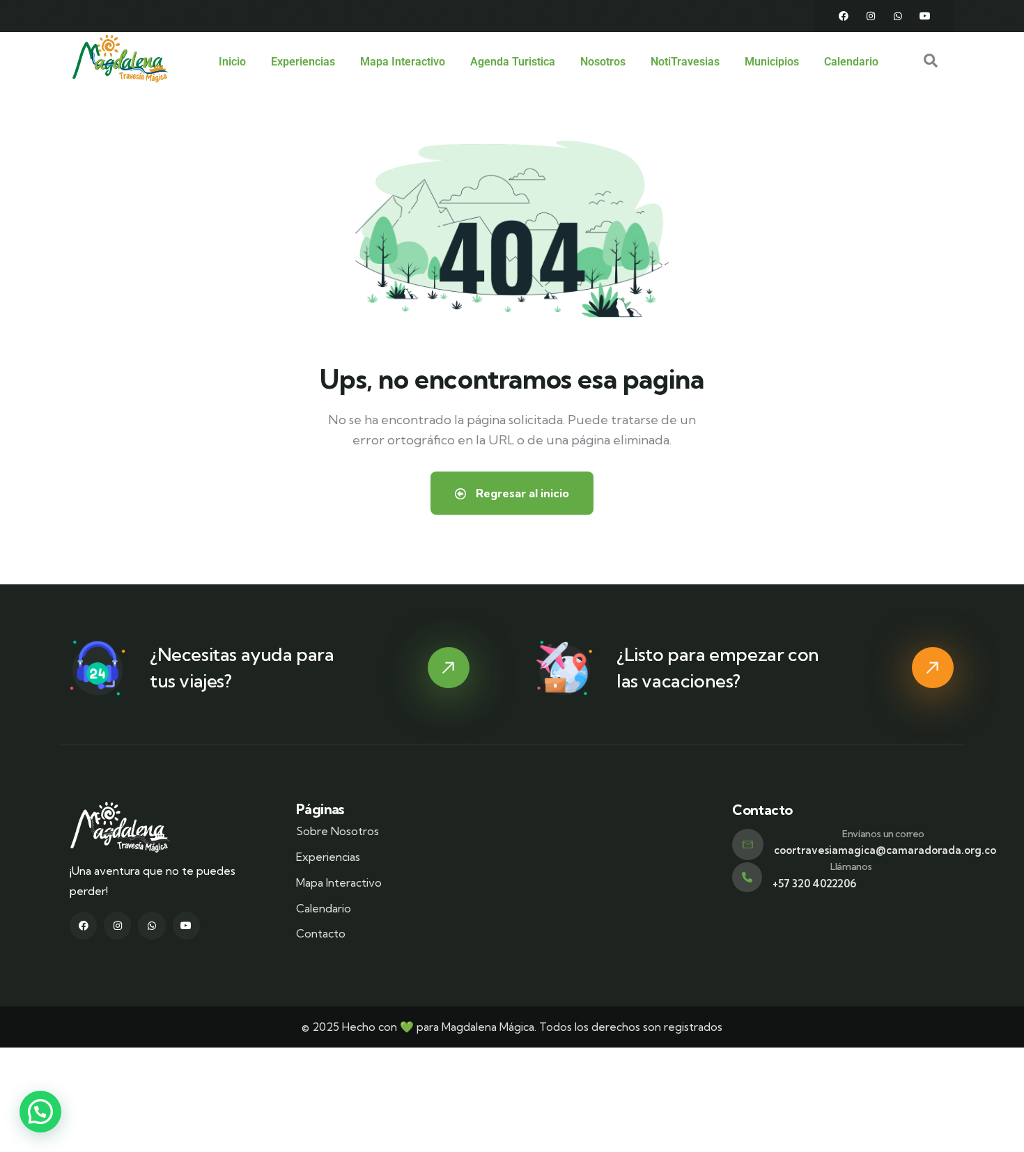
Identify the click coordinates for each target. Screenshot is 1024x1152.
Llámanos (851, 866)
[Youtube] (925, 16)
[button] (40, 1111)
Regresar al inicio (521, 493)
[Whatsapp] (898, 16)
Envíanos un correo (883, 833)
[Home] (120, 58)
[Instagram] (871, 16)
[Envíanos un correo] (747, 844)
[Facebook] (843, 16)
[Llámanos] (747, 877)
